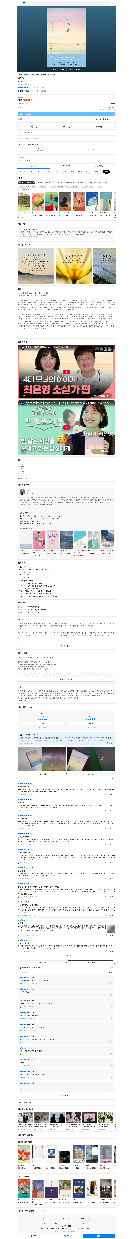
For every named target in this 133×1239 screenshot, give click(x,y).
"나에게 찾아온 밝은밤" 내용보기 (66, 856)
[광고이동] (109, 3)
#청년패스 (99, 186)
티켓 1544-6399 (59, 1223)
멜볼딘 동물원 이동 (65, 1192)
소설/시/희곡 (29, 570)
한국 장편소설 (45, 570)
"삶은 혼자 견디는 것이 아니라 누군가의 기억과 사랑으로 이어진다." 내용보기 (66, 890)
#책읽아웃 (52, 186)
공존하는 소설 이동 (94, 543)
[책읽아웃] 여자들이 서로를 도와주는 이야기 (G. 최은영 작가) (39, 519)
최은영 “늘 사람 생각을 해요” (30, 521)
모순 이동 (38, 1158)
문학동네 (20, 84)
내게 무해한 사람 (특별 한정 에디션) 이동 (80, 543)
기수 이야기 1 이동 (51, 1193)
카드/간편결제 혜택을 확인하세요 (103, 119)
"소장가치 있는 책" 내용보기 (66, 946)
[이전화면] (19, 3)
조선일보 (35, 588)
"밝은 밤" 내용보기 (66, 928)
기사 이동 (25, 1121)
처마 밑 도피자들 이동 (24, 1192)
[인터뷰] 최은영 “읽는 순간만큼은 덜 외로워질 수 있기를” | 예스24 (41, 516)
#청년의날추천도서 (57, 182)
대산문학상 (40, 583)
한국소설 (28, 91)
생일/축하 (28, 572)
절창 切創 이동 (106, 1158)
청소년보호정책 (60, 1229)
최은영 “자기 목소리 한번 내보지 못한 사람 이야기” (36, 524)
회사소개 (72, 1229)
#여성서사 (91, 186)
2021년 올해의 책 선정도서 (44, 593)
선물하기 (21, 572)
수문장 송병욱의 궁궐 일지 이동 (38, 1192)
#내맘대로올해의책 (24, 186)
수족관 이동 (51, 1158)
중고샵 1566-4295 (70, 1223)
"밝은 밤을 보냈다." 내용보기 (66, 822)
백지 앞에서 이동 (26, 543)
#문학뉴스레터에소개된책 (72, 186)
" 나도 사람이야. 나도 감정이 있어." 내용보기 (66, 908)
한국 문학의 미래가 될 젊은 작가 (46, 586)
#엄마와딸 (84, 186)
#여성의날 (89, 182)
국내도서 (21, 583)
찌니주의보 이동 (24, 1158)
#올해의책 (33, 186)
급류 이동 (92, 1158)
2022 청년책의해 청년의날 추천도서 (47, 596)
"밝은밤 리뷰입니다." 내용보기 (66, 839)
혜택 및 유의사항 (42, 727)
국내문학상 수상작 (30, 583)
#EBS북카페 (60, 186)
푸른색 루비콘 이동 (53, 543)
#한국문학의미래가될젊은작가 (26, 182)
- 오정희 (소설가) (22, 701)
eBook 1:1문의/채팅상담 (83, 1223)
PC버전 (67, 1229)
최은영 (20, 82)
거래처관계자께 (79, 1229)
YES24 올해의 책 (30, 591)
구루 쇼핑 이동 (79, 1192)
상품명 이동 (24, 205)
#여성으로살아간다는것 (25, 189)
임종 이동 (92, 1192)
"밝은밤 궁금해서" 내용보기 (66, 789)
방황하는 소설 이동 (66, 543)
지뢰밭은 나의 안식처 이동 (106, 1192)
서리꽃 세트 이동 (65, 1161)
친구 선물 (28, 575)
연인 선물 (28, 577)
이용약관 (43, 1229)
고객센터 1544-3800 (47, 1223)
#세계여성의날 (80, 182)
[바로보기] (30, 759)
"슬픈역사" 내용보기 (66, 805)
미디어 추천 (28, 588)
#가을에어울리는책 (69, 182)
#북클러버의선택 (43, 186)
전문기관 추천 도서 (30, 596)
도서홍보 (87, 1229)
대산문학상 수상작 (25, 132)
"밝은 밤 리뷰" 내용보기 (66, 873)
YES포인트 (21, 107)
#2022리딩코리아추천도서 (43, 182)
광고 (91, 1229)
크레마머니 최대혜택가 (24, 103)
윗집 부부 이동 (79, 1158)
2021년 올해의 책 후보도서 (44, 591)
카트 (113, 3)
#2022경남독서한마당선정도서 (102, 182)
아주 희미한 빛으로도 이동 (107, 543)
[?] (40, 735)
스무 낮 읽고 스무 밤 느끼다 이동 (39, 543)
